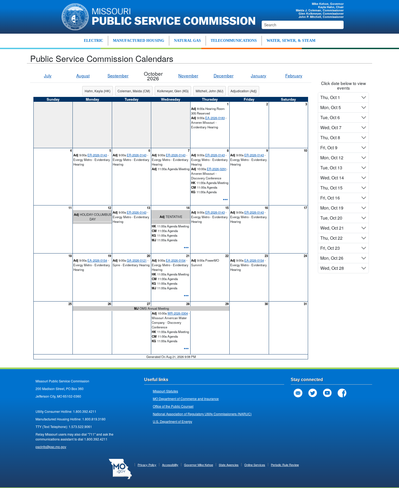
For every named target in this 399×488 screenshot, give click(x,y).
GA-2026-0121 (137, 260)
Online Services (254, 464)
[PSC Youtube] (327, 393)
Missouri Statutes (165, 391)
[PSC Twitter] (312, 393)
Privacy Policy (147, 464)
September (117, 75)
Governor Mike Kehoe (198, 464)
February (293, 75)
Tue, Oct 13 (331, 167)
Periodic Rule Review (285, 464)
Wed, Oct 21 (332, 228)
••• (225, 199)
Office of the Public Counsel (173, 406)
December (223, 75)
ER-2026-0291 (216, 169)
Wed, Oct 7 (330, 127)
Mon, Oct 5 (330, 107)
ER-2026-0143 (97, 155)
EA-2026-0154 (97, 260)
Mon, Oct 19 (331, 208)
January (258, 75)
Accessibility (170, 464)
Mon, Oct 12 (331, 157)
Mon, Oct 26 (331, 258)
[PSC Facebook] (342, 393)
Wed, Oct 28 (332, 268)
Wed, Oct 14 (332, 178)
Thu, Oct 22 (331, 238)
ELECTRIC (93, 41)
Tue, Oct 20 (331, 218)
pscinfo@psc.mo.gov (51, 446)
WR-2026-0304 (177, 313)
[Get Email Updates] (298, 393)
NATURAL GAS (187, 41)
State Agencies (229, 464)
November (188, 75)
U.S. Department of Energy (172, 421)
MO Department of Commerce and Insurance (186, 398)
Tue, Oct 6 (330, 117)
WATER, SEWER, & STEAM (291, 41)
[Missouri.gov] (120, 468)
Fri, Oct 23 (330, 248)
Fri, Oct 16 (330, 198)
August (83, 75)
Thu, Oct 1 (330, 97)
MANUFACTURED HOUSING (138, 41)
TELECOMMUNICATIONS (234, 41)
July (48, 75)
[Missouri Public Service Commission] (155, 16)
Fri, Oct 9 (328, 147)
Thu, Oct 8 (330, 137)
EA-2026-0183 (215, 118)
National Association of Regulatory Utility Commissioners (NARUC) (202, 413)
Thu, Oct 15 (331, 188)
